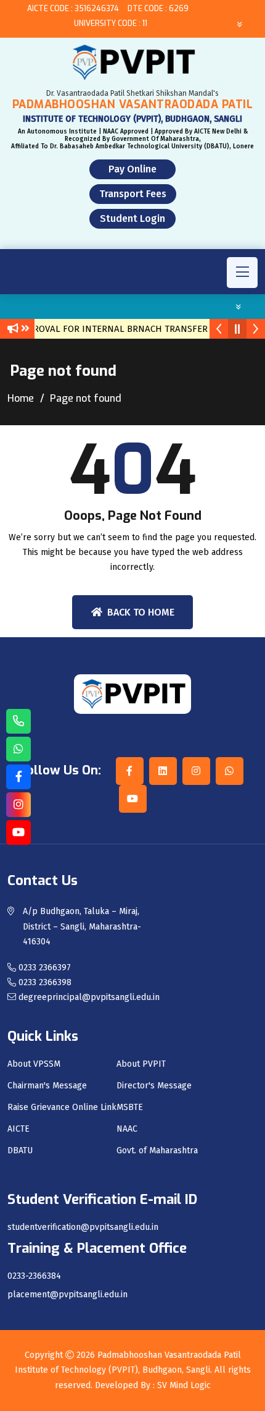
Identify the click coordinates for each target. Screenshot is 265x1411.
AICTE (18, 1129)
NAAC (126, 1129)
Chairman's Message (47, 1086)
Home (20, 398)
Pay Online (132, 169)
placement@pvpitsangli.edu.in (67, 1294)
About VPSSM (33, 1064)
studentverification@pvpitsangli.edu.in (82, 1227)
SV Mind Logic (184, 1385)
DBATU (20, 1150)
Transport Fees (132, 194)
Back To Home (140, 612)
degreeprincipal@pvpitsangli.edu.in (88, 997)
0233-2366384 (34, 1276)
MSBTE (129, 1107)
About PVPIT (141, 1064)
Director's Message (154, 1086)
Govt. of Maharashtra (157, 1150)
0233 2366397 (43, 967)
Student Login (132, 218)
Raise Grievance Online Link (61, 1107)
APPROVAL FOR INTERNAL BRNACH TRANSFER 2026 (120, 328)
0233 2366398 (43, 982)
